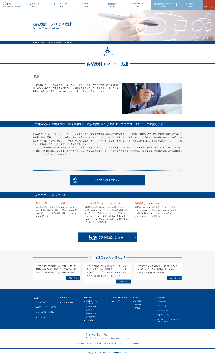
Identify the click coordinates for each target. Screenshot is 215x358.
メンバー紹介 (114, 301)
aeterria (138, 5)
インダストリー (60, 5)
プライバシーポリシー (164, 315)
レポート (86, 5)
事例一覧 (63, 297)
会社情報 (112, 5)
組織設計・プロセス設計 (45, 307)
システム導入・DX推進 (45, 312)
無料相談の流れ (91, 317)
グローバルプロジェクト (45, 317)
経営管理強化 (41, 302)
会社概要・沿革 (91, 313)
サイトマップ (161, 306)
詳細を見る (73, 278)
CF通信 (189, 5)
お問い (209, 7)
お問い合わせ (161, 302)
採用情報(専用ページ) (163, 5)
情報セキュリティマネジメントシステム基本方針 (167, 320)
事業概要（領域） (92, 306)
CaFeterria (161, 297)
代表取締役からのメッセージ (92, 302)
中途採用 (138, 304)
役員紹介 (89, 310)
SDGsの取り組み (91, 320)
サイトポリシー (162, 310)
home (36, 298)
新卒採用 (138, 301)
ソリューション (34, 5)
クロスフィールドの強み (119, 297)
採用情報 (136, 297)
